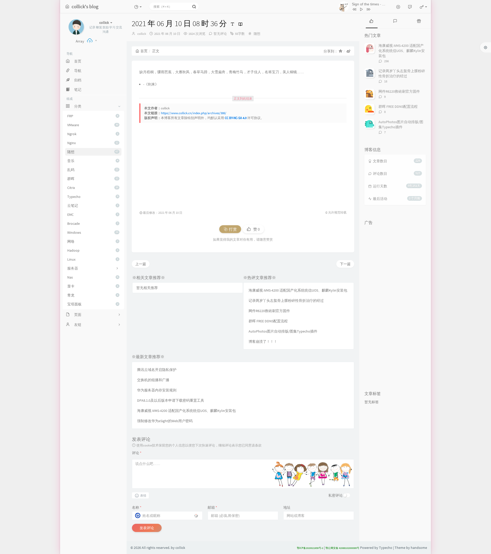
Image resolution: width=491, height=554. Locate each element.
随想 (92, 152)
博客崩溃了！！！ (263, 341)
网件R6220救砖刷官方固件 (269, 310)
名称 (136, 507)
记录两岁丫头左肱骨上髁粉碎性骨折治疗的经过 (286, 300)
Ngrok (92, 134)
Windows (92, 232)
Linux (92, 259)
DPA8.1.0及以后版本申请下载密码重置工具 (170, 400)
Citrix (92, 187)
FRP (92, 116)
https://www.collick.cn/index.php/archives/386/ (193, 113)
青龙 (92, 295)
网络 (92, 241)
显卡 (92, 286)
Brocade (92, 223)
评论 (136, 453)
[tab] (371, 20)
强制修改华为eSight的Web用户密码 (165, 421)
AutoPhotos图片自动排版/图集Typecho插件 (283, 331)
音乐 (92, 160)
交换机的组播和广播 (153, 380)
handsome (419, 547)
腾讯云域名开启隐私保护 (156, 369)
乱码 (92, 169)
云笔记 (92, 205)
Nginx (92, 143)
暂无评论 (220, 33)
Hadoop (92, 250)
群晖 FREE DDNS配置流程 (268, 321)
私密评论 (335, 495)
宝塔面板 (92, 304)
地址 (287, 507)
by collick (178, 547)
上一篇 (140, 264)
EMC (92, 214)
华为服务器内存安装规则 (156, 390)
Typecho (92, 196)
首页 (144, 51)
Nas (92, 277)
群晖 (92, 178)
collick (141, 33)
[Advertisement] (278, 164)
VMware (92, 125)
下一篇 (345, 264)
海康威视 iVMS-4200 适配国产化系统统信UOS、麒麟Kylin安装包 (298, 290)
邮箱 (212, 507)
